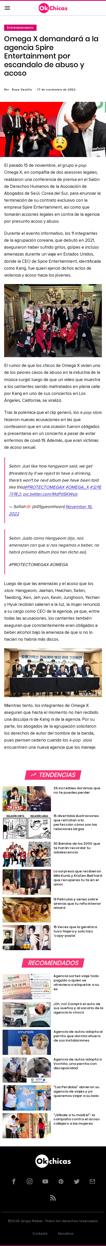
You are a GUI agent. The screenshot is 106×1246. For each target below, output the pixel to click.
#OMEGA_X (77, 487)
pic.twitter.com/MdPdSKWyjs (50, 494)
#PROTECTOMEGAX (44, 487)
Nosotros (66, 1233)
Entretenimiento (20, 27)
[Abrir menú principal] (7, 8)
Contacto (40, 1233)
